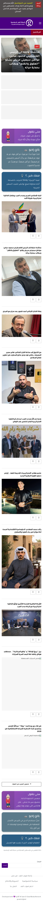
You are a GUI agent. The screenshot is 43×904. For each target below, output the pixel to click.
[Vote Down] (32, 236)
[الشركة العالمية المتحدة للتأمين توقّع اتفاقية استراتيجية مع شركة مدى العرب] (21, 623)
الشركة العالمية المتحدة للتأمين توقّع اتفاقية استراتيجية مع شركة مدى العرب (24, 605)
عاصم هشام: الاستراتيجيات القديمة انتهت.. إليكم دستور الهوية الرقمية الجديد (22, 474)
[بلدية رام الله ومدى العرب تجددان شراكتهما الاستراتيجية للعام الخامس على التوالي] (21, 441)
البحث (39, 862)
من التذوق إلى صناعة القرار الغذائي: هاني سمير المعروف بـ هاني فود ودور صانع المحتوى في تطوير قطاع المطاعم (22, 355)
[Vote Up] (38, 236)
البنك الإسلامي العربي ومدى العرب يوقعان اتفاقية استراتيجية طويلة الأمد (22, 197)
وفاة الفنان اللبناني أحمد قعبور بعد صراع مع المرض (22, 311)
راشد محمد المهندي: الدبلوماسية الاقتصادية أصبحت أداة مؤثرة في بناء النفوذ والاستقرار (21, 531)
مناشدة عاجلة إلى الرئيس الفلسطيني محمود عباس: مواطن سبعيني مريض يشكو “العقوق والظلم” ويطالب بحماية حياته (22, 250)
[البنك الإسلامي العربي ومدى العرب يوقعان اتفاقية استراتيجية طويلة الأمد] (21, 216)
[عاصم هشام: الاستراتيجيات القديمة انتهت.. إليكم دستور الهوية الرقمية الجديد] (21, 496)
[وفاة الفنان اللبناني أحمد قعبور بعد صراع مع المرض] (21, 325)
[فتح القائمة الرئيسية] (40, 23)
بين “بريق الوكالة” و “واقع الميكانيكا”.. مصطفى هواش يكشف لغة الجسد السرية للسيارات (22, 653)
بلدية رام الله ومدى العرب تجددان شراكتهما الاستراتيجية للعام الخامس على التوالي (25, 420)
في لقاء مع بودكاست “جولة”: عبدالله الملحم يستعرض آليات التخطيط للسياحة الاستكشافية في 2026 (23, 728)
